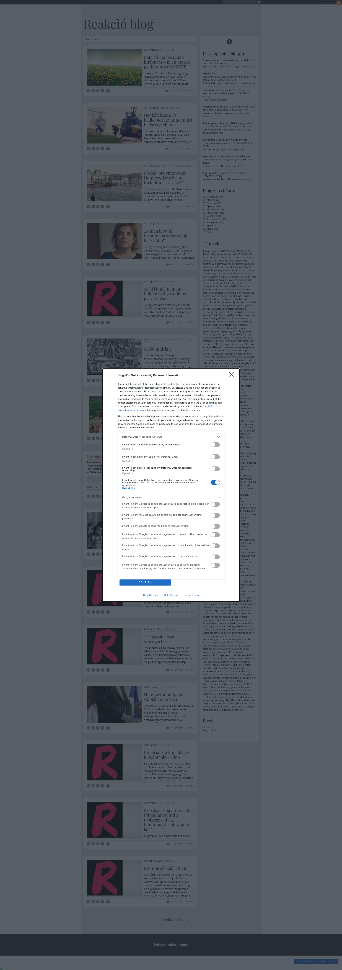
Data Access (171, 595)
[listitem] (171, 437)
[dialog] (171, 485)
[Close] (232, 375)
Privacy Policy (191, 595)
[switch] (215, 444)
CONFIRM (145, 582)
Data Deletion (151, 595)
